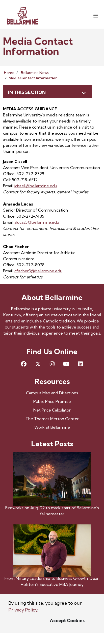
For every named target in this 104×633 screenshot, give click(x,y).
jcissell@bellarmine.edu (35, 185)
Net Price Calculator (52, 410)
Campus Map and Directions (52, 392)
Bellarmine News (35, 72)
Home (9, 72)
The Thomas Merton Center (52, 418)
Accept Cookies (67, 620)
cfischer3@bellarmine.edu (38, 270)
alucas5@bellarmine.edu (36, 222)
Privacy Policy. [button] (23, 610)
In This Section (27, 92)
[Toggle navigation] (95, 16)
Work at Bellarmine (52, 427)
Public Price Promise (52, 401)
